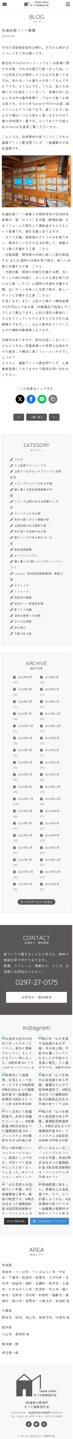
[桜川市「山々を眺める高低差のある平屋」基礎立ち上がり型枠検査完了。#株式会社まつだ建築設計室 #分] (55, 1089)
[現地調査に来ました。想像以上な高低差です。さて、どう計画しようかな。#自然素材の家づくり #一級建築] (55, 1198)
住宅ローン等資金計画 (29, 603)
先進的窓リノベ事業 (17, 214)
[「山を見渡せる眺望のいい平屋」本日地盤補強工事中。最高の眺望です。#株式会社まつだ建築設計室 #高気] (18, 1198)
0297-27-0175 (36, 982)
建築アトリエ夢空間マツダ (22, 143)
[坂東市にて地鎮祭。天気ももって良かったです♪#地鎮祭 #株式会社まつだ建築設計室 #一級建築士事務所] (18, 1089)
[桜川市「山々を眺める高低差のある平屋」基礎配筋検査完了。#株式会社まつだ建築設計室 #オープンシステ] (55, 1125)
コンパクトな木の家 (27, 513)
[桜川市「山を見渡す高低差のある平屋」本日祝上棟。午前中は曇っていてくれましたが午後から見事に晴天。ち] (55, 1052)
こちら (44, 249)
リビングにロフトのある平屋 (33, 483)
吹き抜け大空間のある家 (30, 531)
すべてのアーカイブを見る (36, 901)
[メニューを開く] (68, 3)
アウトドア (21, 586)
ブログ (18, 459)
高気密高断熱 (23, 549)
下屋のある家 (23, 633)
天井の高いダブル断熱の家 (31, 519)
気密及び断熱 (23, 597)
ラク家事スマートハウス (30, 465)
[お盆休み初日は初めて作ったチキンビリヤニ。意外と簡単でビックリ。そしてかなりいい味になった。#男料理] (18, 1052)
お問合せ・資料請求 (36, 997)
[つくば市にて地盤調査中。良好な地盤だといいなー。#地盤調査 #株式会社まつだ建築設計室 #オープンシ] (18, 1125)
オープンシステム (26, 556)
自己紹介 (20, 627)
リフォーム (21, 591)
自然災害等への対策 (27, 616)
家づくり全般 (23, 610)
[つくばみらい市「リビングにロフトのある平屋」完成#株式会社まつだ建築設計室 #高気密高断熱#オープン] (55, 1161)
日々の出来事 (23, 621)
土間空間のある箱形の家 (30, 525)
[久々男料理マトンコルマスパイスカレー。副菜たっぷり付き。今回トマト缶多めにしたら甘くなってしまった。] (18, 1161)
